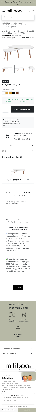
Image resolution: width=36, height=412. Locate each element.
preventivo (14, 121)
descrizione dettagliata (9, 37)
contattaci (6, 123)
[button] (18, 244)
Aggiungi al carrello (22, 109)
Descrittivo (7, 146)
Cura (4, 151)
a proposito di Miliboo (11, 348)
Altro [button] (18, 288)
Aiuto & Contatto (9, 353)
